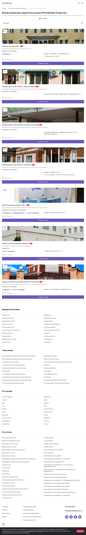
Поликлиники (47, 371)
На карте (44, 18)
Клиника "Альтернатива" (11, 46)
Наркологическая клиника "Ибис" (14, 205)
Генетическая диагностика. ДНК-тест (13, 480)
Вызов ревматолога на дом (10, 444)
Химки (45, 400)
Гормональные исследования (52, 456)
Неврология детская (8, 318)
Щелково (46, 403)
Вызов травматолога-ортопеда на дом (13, 450)
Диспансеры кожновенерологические (55, 380)
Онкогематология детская (51, 330)
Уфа (3, 403)
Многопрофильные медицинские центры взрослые (17, 359)
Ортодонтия (47, 342)
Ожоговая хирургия (50, 327)
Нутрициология (48, 321)
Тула (3, 406)
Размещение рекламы (29, 506)
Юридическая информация (31, 513)
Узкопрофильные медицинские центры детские (58, 362)
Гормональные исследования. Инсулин (55, 474)
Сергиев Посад (48, 409)
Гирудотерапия (48, 441)
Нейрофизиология (7, 333)
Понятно (80, 531)
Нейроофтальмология (8, 321)
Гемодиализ (5, 471)
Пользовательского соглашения (34, 531)
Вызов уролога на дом (8, 453)
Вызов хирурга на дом (8, 456)
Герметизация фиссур (8, 486)
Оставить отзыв (43, 63)
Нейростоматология (8, 327)
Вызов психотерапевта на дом (11, 441)
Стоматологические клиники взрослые (13, 365)
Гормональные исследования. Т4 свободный (57, 495)
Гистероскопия (48, 447)
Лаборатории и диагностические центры (14, 368)
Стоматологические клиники (10, 362)
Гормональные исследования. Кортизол (55, 477)
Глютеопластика (48, 453)
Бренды (4, 516)
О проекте (5, 506)
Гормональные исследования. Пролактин (56, 489)
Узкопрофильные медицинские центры (13, 374)
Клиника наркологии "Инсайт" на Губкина (16, 165)
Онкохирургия (48, 339)
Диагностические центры (51, 359)
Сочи (45, 406)
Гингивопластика (49, 438)
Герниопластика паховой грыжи (11, 492)
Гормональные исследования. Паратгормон (57, 483)
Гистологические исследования (53, 450)
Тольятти (46, 421)
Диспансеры (47, 377)
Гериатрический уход (8, 483)
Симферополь (6, 421)
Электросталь (48, 412)
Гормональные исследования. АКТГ (54, 462)
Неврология (5, 315)
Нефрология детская (50, 318)
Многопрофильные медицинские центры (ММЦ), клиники (19, 356)
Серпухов (47, 418)
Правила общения (28, 510)
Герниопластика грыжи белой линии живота (15, 489)
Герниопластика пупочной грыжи (12, 495)
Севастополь (6, 424)
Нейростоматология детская (10, 330)
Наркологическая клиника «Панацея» (15, 243)
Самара (4, 400)
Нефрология (47, 315)
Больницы (47, 365)
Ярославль (5, 415)
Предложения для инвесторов (32, 516)
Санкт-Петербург (7, 397)
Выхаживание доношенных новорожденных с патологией (19, 459)
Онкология (47, 333)
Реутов (46, 415)
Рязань (4, 409)
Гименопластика (7, 498)
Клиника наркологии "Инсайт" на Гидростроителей (20, 125)
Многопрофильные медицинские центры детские (16, 380)
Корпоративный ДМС (29, 520)
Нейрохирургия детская (9, 339)
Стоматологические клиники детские (13, 383)
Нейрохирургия (6, 336)
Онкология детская (49, 336)
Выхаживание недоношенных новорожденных (15, 462)
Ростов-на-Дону (7, 418)
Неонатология (6, 342)
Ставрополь (47, 397)
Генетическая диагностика (10, 477)
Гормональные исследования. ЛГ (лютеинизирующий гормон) (62, 480)
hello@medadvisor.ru (74, 511)
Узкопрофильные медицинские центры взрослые (16, 377)
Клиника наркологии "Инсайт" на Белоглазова (18, 86)
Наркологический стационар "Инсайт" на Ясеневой (20, 282)
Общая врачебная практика (52, 324)
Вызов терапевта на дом (9, 447)
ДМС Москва (6, 513)
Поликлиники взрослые (50, 374)
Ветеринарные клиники (50, 356)
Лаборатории (6, 371)
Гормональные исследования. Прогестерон (57, 486)
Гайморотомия (6, 465)
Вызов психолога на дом (9, 438)
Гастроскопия (6, 468)
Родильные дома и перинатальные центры (56, 383)
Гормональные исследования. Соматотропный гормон (60, 492)
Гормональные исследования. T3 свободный (57, 459)
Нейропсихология (7, 324)
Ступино (46, 424)
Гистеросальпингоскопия (51, 444)
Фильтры (6, 23)
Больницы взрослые (50, 368)
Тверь (4, 412)
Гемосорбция (6, 474)
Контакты (5, 510)
